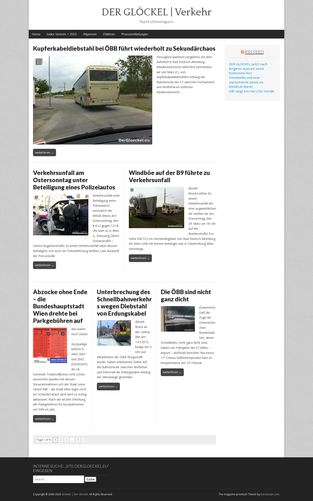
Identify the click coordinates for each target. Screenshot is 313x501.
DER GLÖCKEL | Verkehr (157, 12)
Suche (90, 479)
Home (36, 34)
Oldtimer (109, 34)
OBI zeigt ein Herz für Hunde (251, 91)
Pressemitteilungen (134, 34)
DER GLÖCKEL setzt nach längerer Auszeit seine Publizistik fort (248, 68)
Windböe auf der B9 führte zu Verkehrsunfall (169, 176)
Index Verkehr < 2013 (62, 34)
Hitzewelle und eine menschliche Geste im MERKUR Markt (246, 82)
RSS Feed (254, 51)
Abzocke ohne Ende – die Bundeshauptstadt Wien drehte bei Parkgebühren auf (60, 306)
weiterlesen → (44, 152)
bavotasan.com (270, 494)
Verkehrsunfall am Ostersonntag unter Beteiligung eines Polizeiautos (74, 179)
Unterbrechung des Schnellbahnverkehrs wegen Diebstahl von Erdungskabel (124, 302)
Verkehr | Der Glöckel (75, 494)
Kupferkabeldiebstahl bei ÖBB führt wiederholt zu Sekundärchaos (124, 48)
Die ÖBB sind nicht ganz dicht (186, 295)
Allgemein (90, 34)
